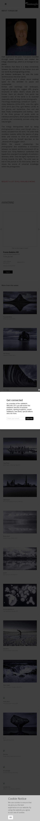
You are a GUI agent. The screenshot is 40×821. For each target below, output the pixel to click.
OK (10, 817)
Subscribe (29, 418)
